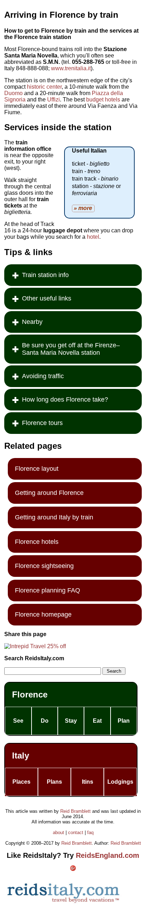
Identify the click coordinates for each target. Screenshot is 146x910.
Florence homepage (43, 614)
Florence (29, 694)
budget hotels (103, 99)
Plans (54, 782)
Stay (71, 721)
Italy (20, 755)
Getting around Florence (49, 492)
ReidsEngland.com (107, 855)
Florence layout (36, 468)
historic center (44, 87)
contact (75, 832)
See (18, 721)
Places (21, 782)
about (58, 832)
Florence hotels (36, 541)
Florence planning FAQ (47, 590)
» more (83, 208)
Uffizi (53, 99)
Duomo (13, 93)
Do (45, 721)
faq (90, 832)
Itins (87, 782)
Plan (124, 721)
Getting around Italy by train (54, 517)
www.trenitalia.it (71, 68)
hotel (93, 237)
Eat (97, 721)
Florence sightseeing (44, 565)
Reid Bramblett (75, 811)
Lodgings (120, 782)
